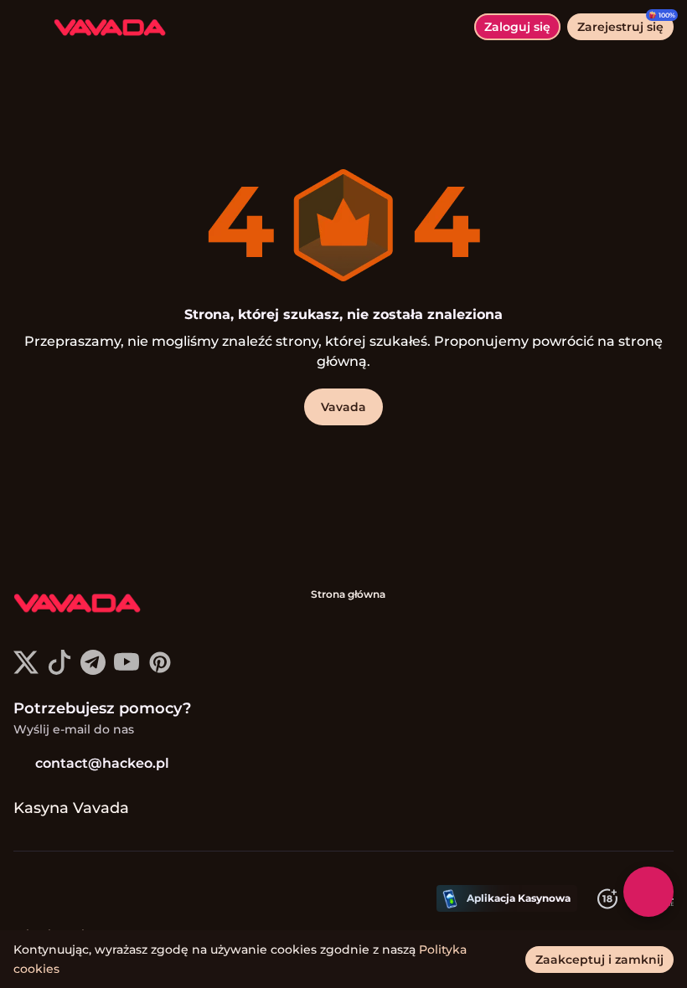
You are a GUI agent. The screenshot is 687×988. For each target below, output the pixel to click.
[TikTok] (59, 670)
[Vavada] (76, 604)
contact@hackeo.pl (102, 763)
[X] (26, 670)
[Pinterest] (160, 670)
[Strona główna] (103, 27)
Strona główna (348, 594)
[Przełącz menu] (27, 27)
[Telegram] (93, 670)
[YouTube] (126, 670)
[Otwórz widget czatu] (648, 892)
